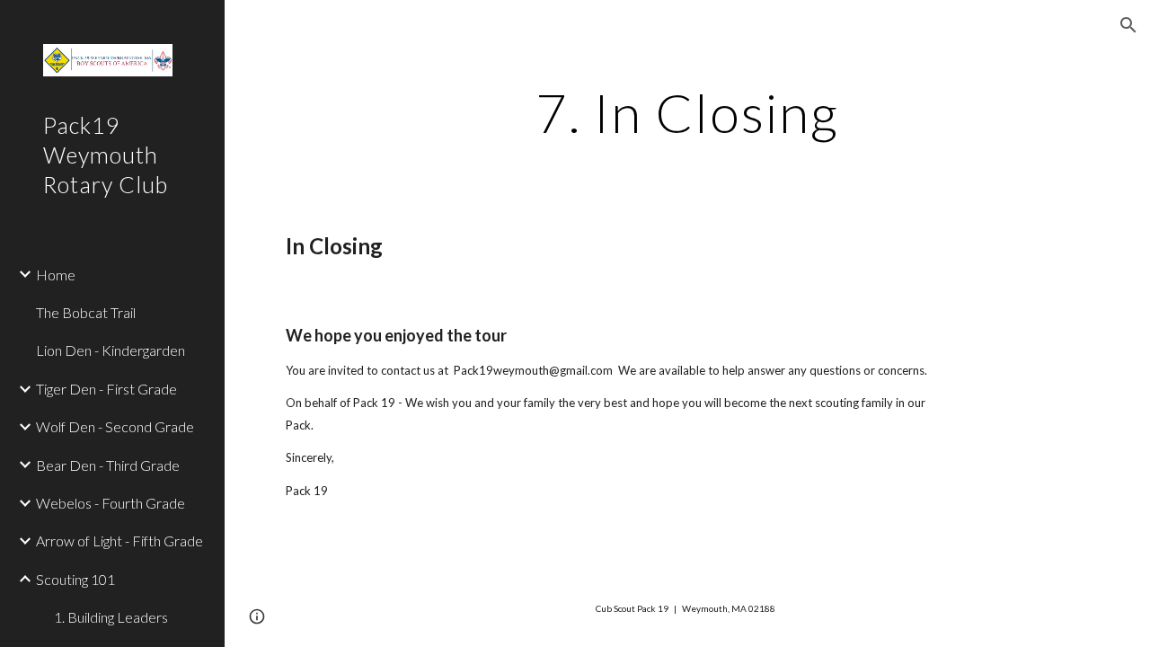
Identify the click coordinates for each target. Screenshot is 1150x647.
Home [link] (55, 274)
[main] (687, 112)
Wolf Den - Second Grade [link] (115, 426)
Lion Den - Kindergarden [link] (110, 350)
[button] (1128, 25)
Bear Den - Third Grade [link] (108, 465)
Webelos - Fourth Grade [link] (110, 502)
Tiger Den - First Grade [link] (106, 388)
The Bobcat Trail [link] (86, 312)
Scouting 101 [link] (75, 579)
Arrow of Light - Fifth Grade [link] (119, 540)
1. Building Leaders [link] (111, 616)
